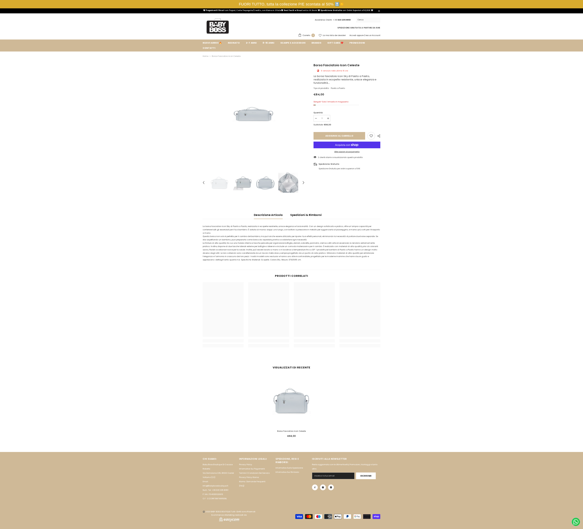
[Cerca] (368, 19)
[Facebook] (315, 487)
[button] (203, 182)
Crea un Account (372, 35)
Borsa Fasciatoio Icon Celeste (291, 431)
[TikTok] (331, 487)
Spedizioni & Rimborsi (306, 215)
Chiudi (379, 11)
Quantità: (318, 112)
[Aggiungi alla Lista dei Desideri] (371, 136)
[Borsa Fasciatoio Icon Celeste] (291, 400)
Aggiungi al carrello (339, 135)
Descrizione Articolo (268, 215)
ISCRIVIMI (366, 475)
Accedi (352, 35)
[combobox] (366, 19)
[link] (223, 340)
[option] (254, 114)
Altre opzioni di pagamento (347, 151)
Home (205, 56)
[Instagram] (323, 487)
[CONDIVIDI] (377, 136)
